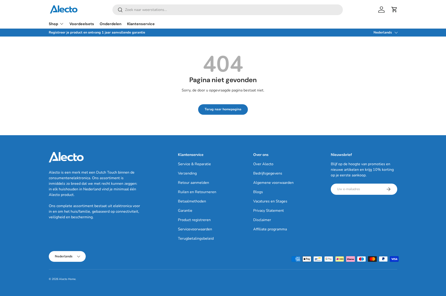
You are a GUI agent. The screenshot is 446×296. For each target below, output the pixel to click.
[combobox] (227, 9)
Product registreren (194, 219)
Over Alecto (263, 164)
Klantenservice (141, 23)
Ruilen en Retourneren (197, 192)
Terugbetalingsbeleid (196, 238)
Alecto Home (67, 279)
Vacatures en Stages (270, 201)
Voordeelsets (81, 23)
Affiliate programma (270, 229)
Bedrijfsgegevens (267, 173)
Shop (53, 23)
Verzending (187, 173)
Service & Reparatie (194, 164)
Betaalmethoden (192, 201)
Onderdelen (110, 23)
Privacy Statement (268, 210)
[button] (394, 9)
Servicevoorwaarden (195, 229)
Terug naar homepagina (223, 109)
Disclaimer (262, 219)
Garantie (185, 210)
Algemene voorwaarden (273, 182)
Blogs (258, 192)
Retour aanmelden (193, 182)
